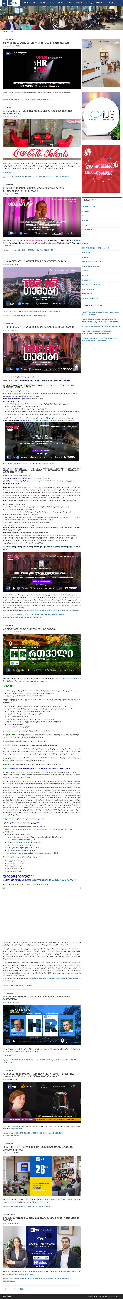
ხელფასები (37, 617)
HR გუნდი (17, 100)
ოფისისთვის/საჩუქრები (90, 266)
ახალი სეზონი (40, 1060)
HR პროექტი (35, 100)
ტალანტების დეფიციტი (11, 1136)
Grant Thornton (71, 1272)
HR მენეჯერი (26, 100)
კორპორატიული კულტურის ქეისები (58, 1199)
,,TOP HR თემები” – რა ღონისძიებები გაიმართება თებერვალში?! (39, 327)
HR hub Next (43, 3)
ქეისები (47, 1207)
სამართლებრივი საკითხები (13, 617)
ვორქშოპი (30, 250)
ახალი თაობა (29, 1060)
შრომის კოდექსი (40, 316)
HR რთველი (28, 985)
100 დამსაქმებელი (88, 207)
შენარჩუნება (7, 1062)
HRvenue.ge (89, 3)
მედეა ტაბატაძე (48, 1133)
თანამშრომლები (50, 1279)
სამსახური (39, 250)
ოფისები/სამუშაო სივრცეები (92, 262)
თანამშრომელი (46, 100)
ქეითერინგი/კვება (88, 289)
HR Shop (70, 3)
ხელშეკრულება (9, 1281)
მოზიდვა (49, 1060)
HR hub (34, 3)
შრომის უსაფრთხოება (90, 299)
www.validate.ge (8, 784)
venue (84, 239)
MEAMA (31, 610)
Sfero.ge (37, 610)
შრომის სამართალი (64, 1279)
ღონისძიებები (9, 39)
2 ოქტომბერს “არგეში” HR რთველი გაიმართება (29, 629)
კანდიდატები (37, 1133)
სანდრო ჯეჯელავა (70, 1060)
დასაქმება (28, 177)
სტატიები (61, 3)
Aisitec (29, 758)
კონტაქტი (99, 3)
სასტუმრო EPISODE (46, 610)
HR (10, 250)
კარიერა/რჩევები (88, 253)
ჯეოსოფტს (43, 758)
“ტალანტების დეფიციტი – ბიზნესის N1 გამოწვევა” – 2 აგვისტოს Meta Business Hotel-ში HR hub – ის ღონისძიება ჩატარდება (41, 1075)
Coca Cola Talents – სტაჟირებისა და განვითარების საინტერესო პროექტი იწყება (37, 112)
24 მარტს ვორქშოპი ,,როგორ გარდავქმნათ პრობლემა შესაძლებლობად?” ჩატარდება (34, 189)
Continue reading (9, 95)
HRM (83, 234)
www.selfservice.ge (73, 784)
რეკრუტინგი (58, 1060)
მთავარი (27, 3)
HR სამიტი (79, 3)
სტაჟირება (65, 177)
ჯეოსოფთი (38, 978)
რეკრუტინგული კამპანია (52, 177)
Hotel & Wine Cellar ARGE (71, 678)
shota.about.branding (41, 464)
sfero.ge (62, 978)
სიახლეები (86, 271)
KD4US (62, 610)
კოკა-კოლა (7, 163)
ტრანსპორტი (86, 280)
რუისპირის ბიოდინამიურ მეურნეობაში (31, 696)
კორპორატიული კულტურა (33, 1207)
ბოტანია (56, 610)
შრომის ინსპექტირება (25, 316)
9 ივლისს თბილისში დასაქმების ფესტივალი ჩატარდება (101, 327)
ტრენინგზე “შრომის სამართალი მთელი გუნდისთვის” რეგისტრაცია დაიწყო (41, 1219)
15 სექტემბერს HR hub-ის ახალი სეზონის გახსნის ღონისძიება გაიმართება (36, 998)
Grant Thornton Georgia (71, 610)
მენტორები (86, 257)
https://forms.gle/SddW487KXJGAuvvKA (43, 421)
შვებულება (28, 617)
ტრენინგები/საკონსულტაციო (92, 285)
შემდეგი (21, 1289)
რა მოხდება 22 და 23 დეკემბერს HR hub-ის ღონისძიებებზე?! (36, 43)
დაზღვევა (85, 244)
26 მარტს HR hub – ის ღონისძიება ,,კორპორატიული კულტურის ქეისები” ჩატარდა (38, 1148)
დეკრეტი (44, 615)
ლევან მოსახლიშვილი (56, 615)
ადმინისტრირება (36, 1279)
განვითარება (19, 177)
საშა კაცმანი (48, 250)
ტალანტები (59, 1133)
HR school (52, 3)
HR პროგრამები (9, 1214)
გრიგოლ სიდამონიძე (32, 615)
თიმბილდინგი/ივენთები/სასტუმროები (95, 248)
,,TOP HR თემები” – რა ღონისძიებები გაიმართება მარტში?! (35, 261)
